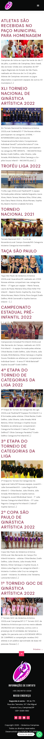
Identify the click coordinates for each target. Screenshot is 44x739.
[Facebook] (16, 717)
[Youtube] (24, 717)
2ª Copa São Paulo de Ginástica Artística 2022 (18, 520)
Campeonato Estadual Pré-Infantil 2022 (17, 312)
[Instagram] (20, 717)
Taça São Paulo (19, 251)
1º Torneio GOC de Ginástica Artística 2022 (22, 588)
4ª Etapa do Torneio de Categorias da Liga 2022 (18, 377)
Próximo (38, 649)
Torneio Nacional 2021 (17, 212)
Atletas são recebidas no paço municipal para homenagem (21, 28)
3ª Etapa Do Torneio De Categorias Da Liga (18, 449)
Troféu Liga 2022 (21, 166)
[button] (38, 5)
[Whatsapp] (28, 717)
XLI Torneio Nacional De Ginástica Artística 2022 (18, 96)
